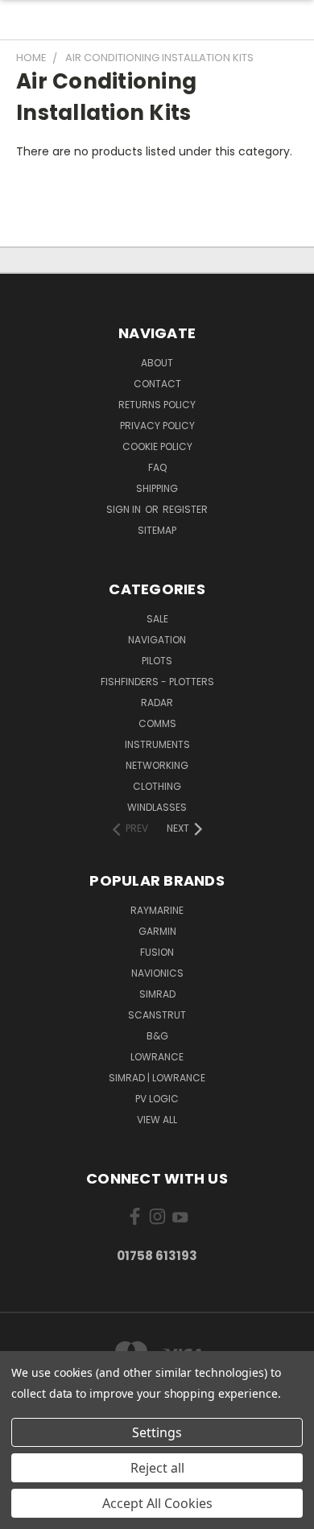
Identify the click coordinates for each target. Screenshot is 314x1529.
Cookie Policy (157, 446)
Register (185, 509)
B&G (157, 1036)
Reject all (157, 1468)
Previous (25, 1513)
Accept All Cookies (157, 1503)
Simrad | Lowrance (157, 1078)
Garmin (157, 931)
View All (157, 1119)
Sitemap (157, 530)
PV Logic (157, 1098)
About (157, 363)
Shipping (157, 488)
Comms (157, 723)
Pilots (157, 660)
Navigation (157, 640)
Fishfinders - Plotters (157, 681)
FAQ (157, 467)
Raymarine (157, 910)
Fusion (157, 952)
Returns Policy (157, 404)
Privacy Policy (157, 425)
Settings (157, 1432)
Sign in (124, 509)
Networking (157, 765)
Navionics (157, 973)
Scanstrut (157, 1015)
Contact (157, 384)
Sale (157, 619)
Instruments (157, 744)
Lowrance (157, 1057)
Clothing (157, 786)
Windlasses (157, 807)
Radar (157, 702)
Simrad (157, 994)
